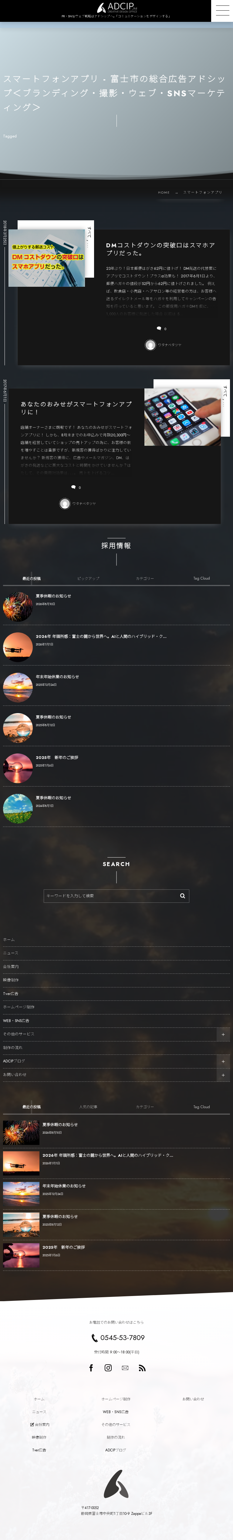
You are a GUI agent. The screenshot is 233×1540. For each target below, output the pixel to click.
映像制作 (11, 980)
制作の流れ (13, 1048)
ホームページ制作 (19, 1007)
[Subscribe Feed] (142, 1368)
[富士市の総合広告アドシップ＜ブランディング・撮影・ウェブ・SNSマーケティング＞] (116, 7)
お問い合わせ (15, 1075)
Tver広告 (11, 994)
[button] (222, 11)
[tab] (31, 578)
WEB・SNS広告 (16, 1021)
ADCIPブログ (14, 1061)
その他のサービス (19, 1034)
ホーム (9, 940)
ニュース (11, 953)
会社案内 (11, 967)
